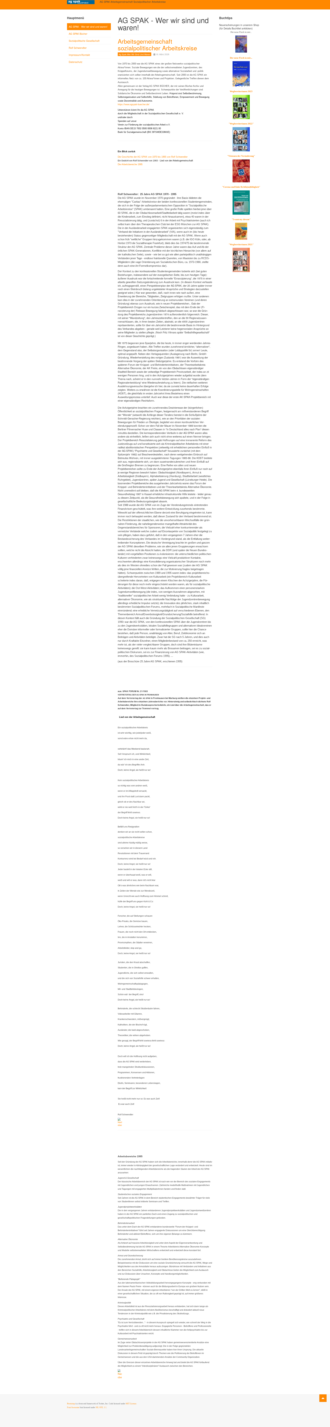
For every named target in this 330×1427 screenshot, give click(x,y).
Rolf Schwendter (78, 47)
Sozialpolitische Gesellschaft (84, 40)
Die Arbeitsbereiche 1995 (130, 164)
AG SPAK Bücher (78, 33)
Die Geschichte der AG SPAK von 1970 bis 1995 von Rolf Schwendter (153, 157)
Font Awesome (73, 1407)
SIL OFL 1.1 (101, 1407)
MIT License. (131, 1403)
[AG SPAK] (81, 2)
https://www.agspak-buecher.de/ (133, 104)
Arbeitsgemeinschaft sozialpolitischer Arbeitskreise (157, 44)
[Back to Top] (323, 1398)
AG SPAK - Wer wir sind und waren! (88, 26)
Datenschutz (75, 62)
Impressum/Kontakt (79, 55)
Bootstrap (71, 1403)
